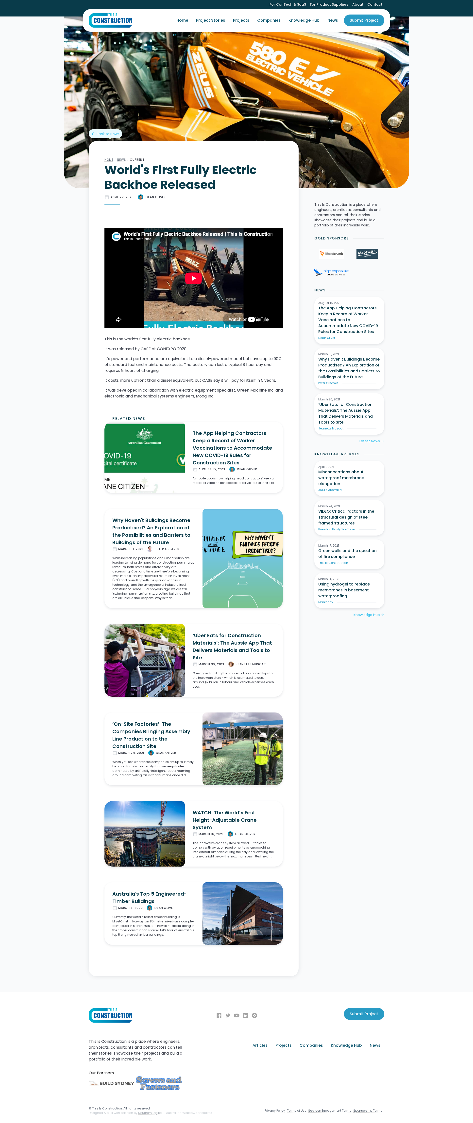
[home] (110, 20)
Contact (374, 4)
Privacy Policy (275, 1110)
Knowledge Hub (304, 20)
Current (137, 160)
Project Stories (210, 20)
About (357, 4)
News (332, 20)
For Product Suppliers (329, 4)
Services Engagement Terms (329, 1110)
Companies (269, 20)
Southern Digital (151, 1113)
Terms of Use (296, 1110)
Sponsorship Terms (367, 1110)
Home (182, 20)
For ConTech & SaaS (288, 4)
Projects (241, 20)
